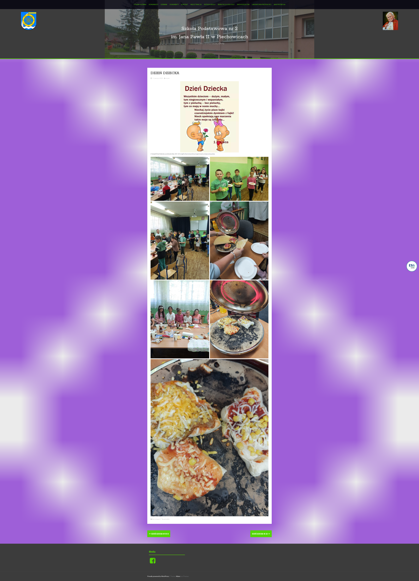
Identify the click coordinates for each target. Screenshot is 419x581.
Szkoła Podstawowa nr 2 (209, 29)
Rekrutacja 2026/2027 (226, 4)
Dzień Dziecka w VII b (160, 533)
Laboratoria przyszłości (261, 4)
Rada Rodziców (243, 4)
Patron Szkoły (209, 4)
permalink (166, 519)
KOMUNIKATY (153, 4)
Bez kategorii (156, 519)
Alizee (178, 576)
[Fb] (152, 562)
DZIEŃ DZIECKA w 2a (260, 533)
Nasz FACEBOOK (279, 4)
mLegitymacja (196, 4)
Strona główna (140, 4)
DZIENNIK (164, 4)
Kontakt (184, 4)
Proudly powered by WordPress (158, 576)
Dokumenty (174, 4)
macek (167, 78)
